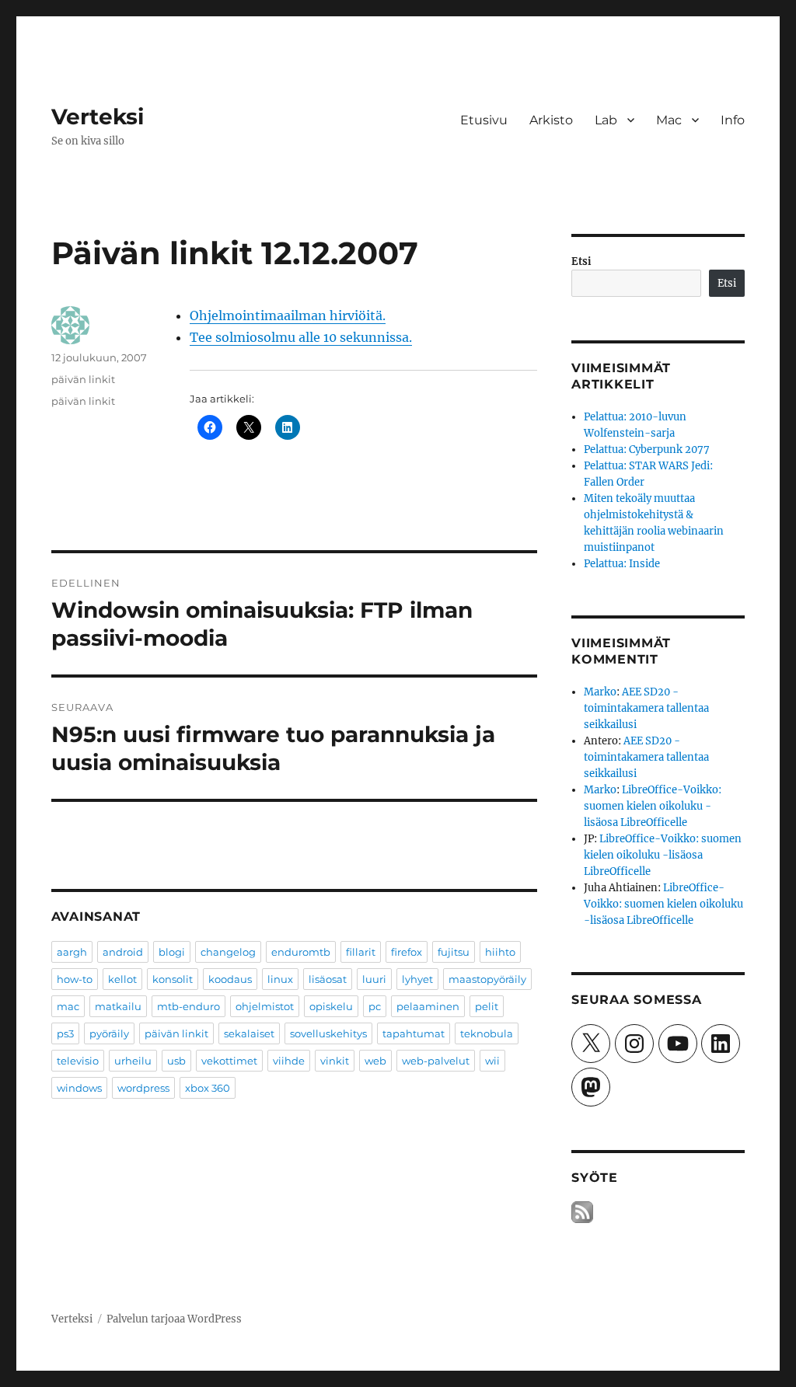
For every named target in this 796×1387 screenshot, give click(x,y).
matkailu (118, 1006)
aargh (72, 952)
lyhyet (417, 979)
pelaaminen (427, 1006)
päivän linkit (83, 379)
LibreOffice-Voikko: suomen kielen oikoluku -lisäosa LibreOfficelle (652, 806)
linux (280, 979)
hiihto (500, 952)
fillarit (360, 952)
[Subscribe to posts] (582, 1211)
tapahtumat (413, 1033)
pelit (486, 1006)
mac (68, 1006)
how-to (75, 979)
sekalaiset (249, 1033)
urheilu (133, 1060)
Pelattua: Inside (622, 563)
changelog (228, 952)
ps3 (65, 1033)
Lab (606, 120)
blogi (172, 952)
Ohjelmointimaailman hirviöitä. (288, 315)
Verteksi (97, 116)
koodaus (230, 979)
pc (374, 1006)
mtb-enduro (188, 1006)
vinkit (334, 1060)
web (375, 1060)
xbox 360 (207, 1088)
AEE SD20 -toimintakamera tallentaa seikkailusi (646, 708)
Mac (669, 120)
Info (733, 120)
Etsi (581, 261)
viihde (289, 1060)
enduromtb (300, 952)
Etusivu (484, 120)
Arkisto (551, 120)
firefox (406, 952)
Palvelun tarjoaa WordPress (174, 1319)
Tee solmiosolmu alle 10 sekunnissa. (301, 337)
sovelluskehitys (328, 1033)
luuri (374, 979)
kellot (122, 979)
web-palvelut (436, 1060)
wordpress (143, 1088)
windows (79, 1088)
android (123, 952)
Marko (600, 692)
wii (492, 1060)
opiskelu (331, 1006)
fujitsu (454, 952)
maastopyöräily (487, 979)
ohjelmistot (265, 1006)
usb (176, 1060)
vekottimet (229, 1060)
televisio (78, 1060)
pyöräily (109, 1033)
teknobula (486, 1033)
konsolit (172, 979)
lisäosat (328, 979)
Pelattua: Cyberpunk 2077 (647, 449)
